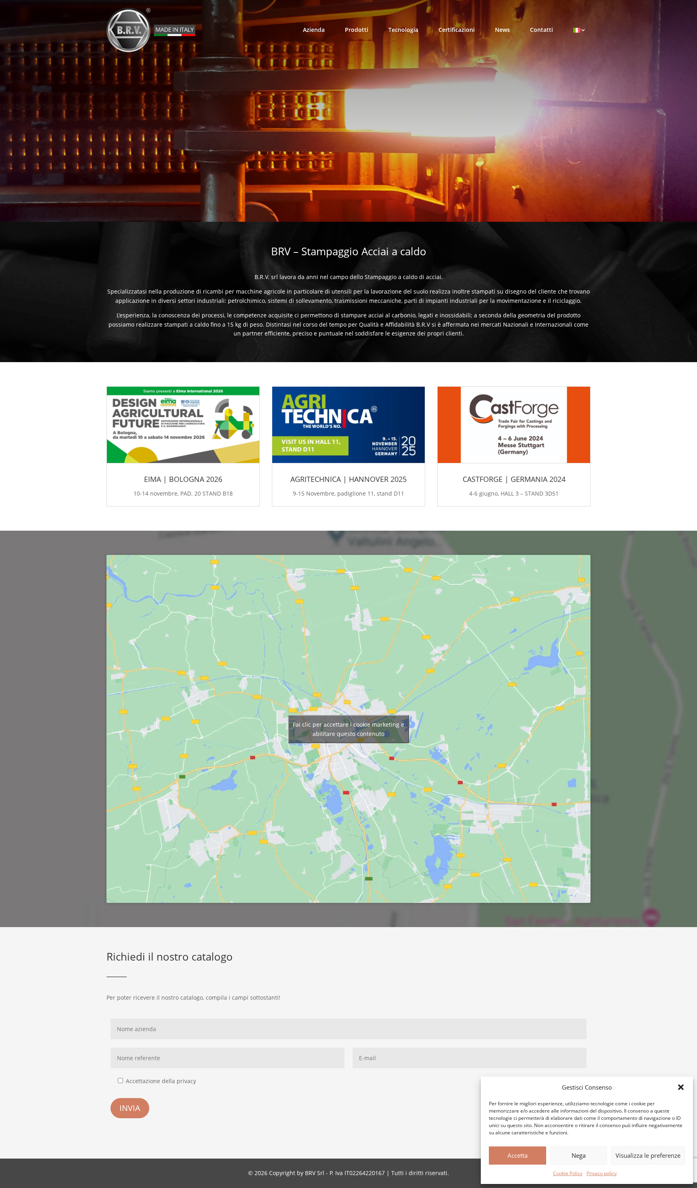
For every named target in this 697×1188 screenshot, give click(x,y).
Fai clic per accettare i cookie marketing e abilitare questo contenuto (348, 729)
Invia (129, 1108)
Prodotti (356, 29)
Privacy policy (601, 1173)
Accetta (517, 1155)
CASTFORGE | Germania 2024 (514, 479)
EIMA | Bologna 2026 (183, 479)
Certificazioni (456, 29)
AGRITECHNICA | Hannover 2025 (348, 479)
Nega (579, 1155)
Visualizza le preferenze (648, 1155)
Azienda (314, 29)
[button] (681, 1087)
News (502, 29)
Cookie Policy (567, 1173)
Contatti (541, 29)
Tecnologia (403, 29)
